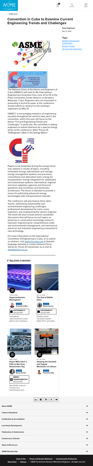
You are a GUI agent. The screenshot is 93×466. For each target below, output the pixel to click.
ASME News (13, 14)
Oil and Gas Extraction (72, 49)
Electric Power (68, 46)
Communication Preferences (66, 459)
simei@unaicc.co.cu (17, 249)
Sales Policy (12, 462)
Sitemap (23, 462)
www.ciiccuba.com (34, 241)
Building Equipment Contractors (70, 42)
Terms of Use (21, 459)
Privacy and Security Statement (40, 459)
